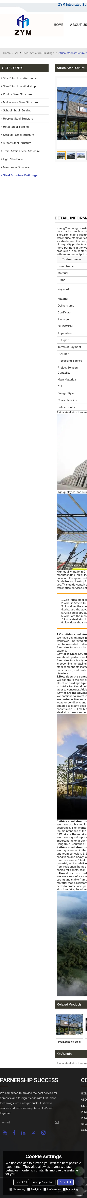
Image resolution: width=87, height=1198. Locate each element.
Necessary (19, 1189)
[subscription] (57, 1122)
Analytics (36, 1189)
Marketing (72, 1189)
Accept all (65, 1182)
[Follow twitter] (33, 1132)
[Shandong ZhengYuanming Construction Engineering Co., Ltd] (22, 25)
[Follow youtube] (5, 1132)
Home (7, 53)
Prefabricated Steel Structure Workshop (69, 1042)
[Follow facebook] (14, 1132)
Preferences (54, 1189)
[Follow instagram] (43, 1132)
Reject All (21, 1182)
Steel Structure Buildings (38, 53)
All (16, 53)
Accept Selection (43, 1182)
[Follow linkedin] (23, 1132)
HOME (59, 25)
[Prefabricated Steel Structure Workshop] (69, 1025)
